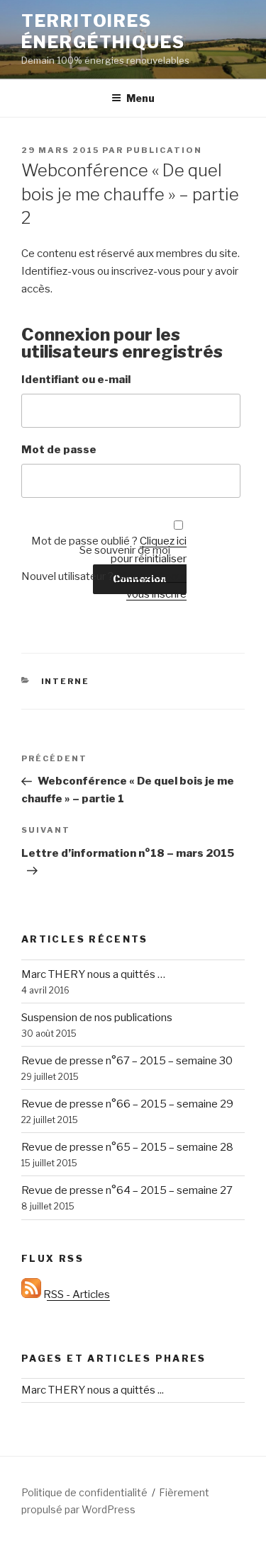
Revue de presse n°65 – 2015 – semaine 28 (127, 1147)
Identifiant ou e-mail (76, 379)
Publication (164, 150)
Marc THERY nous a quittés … (93, 974)
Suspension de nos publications (96, 1017)
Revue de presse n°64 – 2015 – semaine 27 (127, 1190)
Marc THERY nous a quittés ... (92, 1390)
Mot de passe (58, 449)
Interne (65, 681)
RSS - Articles (75, 1294)
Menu (140, 98)
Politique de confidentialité (84, 1492)
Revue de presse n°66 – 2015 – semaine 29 (127, 1104)
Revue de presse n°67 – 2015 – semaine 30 (127, 1060)
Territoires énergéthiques (103, 31)
